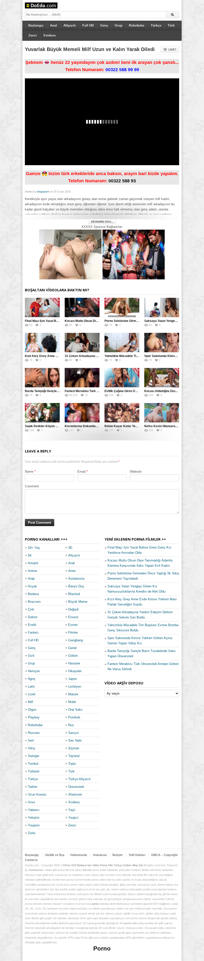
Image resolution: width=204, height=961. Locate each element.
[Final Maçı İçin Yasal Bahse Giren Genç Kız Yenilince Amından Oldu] (42, 307)
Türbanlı (34, 771)
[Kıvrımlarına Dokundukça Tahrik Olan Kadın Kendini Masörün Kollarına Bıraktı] (82, 412)
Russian (34, 733)
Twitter (32, 787)
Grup (118, 25)
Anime (32, 571)
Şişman (73, 748)
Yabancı (34, 810)
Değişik (73, 609)
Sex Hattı (75, 740)
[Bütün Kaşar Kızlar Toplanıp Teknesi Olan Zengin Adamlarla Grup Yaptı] (122, 412)
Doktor (32, 617)
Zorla (31, 833)
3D (70, 548)
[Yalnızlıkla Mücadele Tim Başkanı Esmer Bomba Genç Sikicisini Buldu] (122, 342)
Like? (172, 49)
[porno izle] (133, 254)
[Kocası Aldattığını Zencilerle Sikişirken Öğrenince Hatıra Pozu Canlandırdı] (161, 377)
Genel (72, 648)
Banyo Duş (76, 586)
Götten (73, 656)
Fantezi (33, 632)
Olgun (32, 709)
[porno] (70, 254)
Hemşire (34, 671)
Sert (31, 740)
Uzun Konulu (37, 794)
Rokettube (136, 25)
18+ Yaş (34, 548)
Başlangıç (36, 25)
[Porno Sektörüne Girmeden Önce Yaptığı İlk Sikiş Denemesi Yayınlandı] (122, 307)
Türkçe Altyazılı (79, 779)
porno (95, 903)
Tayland (73, 756)
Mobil (72, 702)
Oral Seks (75, 709)
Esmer (73, 625)
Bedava (33, 594)
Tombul (33, 763)
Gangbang (75, 640)
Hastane (74, 663)
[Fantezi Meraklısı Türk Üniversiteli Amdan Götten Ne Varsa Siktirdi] (82, 377)
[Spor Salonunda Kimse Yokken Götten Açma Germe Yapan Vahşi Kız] (161, 342)
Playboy (34, 717)
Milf (30, 702)
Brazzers (34, 602)
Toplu (72, 763)
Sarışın (73, 733)
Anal (53, 25)
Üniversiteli (76, 787)
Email (81, 471)
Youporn (34, 825)
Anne (72, 571)
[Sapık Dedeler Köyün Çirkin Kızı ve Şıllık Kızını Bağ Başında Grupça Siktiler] (42, 412)
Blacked (74, 594)
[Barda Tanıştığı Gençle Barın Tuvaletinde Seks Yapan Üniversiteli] (42, 377)
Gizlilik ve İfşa (54, 855)
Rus (71, 725)
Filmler (73, 632)
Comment (32, 486)
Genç (104, 25)
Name (29, 471)
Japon (72, 679)
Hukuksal (99, 855)
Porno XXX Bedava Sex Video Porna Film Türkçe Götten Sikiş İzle (103, 865)
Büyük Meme (77, 602)
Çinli (31, 609)
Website (136, 471)
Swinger (33, 756)
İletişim (117, 855)
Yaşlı (71, 810)
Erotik (32, 625)
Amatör (33, 563)
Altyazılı (69, 25)
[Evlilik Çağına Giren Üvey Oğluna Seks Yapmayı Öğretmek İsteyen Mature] (122, 377)
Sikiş (31, 748)
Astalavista (76, 578)
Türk (171, 25)
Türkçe (156, 25)
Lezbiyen (74, 686)
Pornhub (74, 717)
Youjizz (73, 817)
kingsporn (43, 191)
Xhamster (75, 794)
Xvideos (49, 35)
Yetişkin (33, 817)
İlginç (32, 679)
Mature (73, 694)
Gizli (31, 656)
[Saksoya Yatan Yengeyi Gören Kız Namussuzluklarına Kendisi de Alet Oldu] (161, 307)
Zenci (32, 35)
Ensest (73, 617)
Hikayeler (75, 671)
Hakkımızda (78, 855)
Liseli (31, 694)
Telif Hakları (137, 855)
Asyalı (32, 586)
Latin (31, 686)
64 (29, 555)
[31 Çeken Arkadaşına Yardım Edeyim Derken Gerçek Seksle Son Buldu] (82, 342)
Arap (31, 578)
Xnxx (31, 802)
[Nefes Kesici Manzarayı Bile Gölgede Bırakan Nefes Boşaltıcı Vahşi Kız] (161, 412)
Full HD (88, 25)
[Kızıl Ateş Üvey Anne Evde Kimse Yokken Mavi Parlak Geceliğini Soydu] (42, 342)
